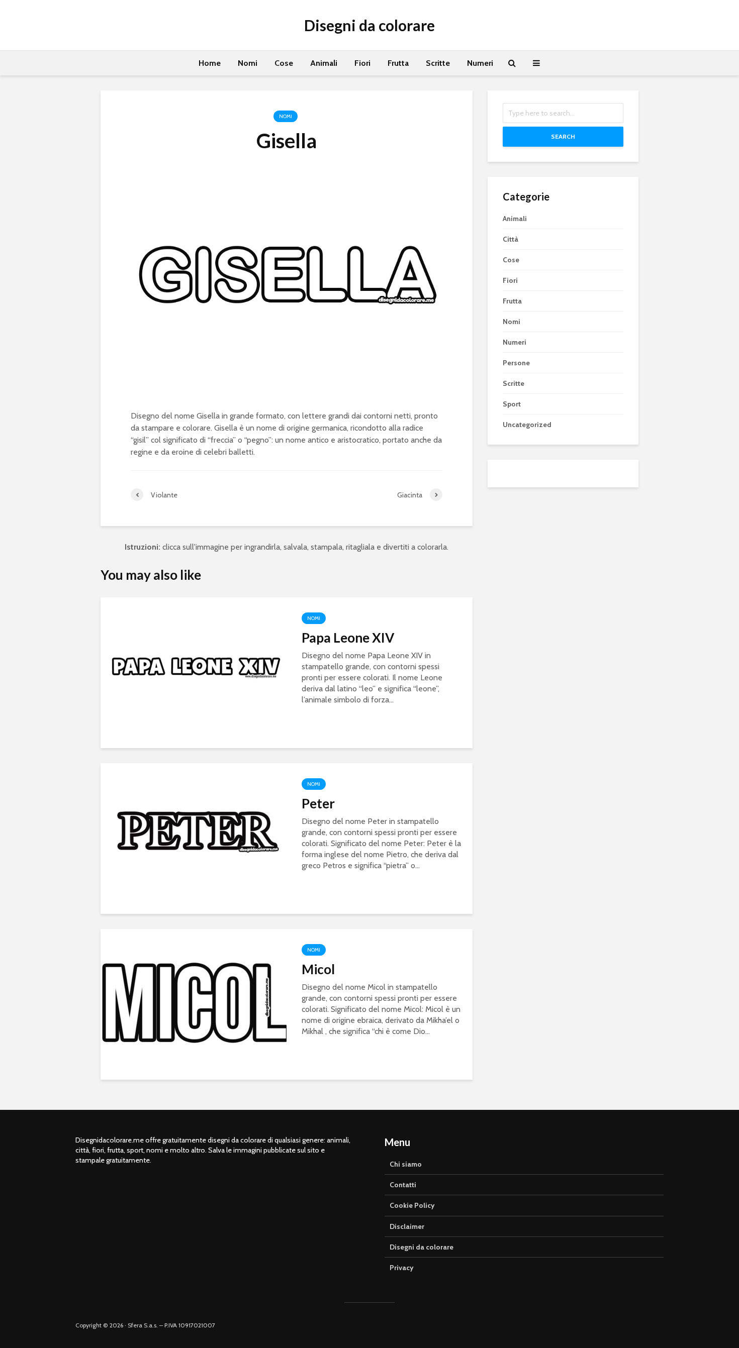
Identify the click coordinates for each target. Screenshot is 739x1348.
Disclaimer (407, 1226)
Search (563, 136)
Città (510, 239)
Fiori (362, 63)
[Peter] (194, 838)
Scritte (438, 63)
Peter (318, 803)
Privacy (402, 1267)
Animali (323, 63)
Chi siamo (406, 1164)
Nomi (247, 63)
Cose (283, 63)
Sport (512, 403)
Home (210, 63)
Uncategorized (527, 424)
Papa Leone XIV (348, 638)
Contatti (403, 1184)
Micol (318, 969)
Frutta (398, 63)
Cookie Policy (412, 1205)
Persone (516, 362)
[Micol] (194, 1003)
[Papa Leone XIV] (194, 672)
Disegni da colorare (369, 25)
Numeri (480, 63)
